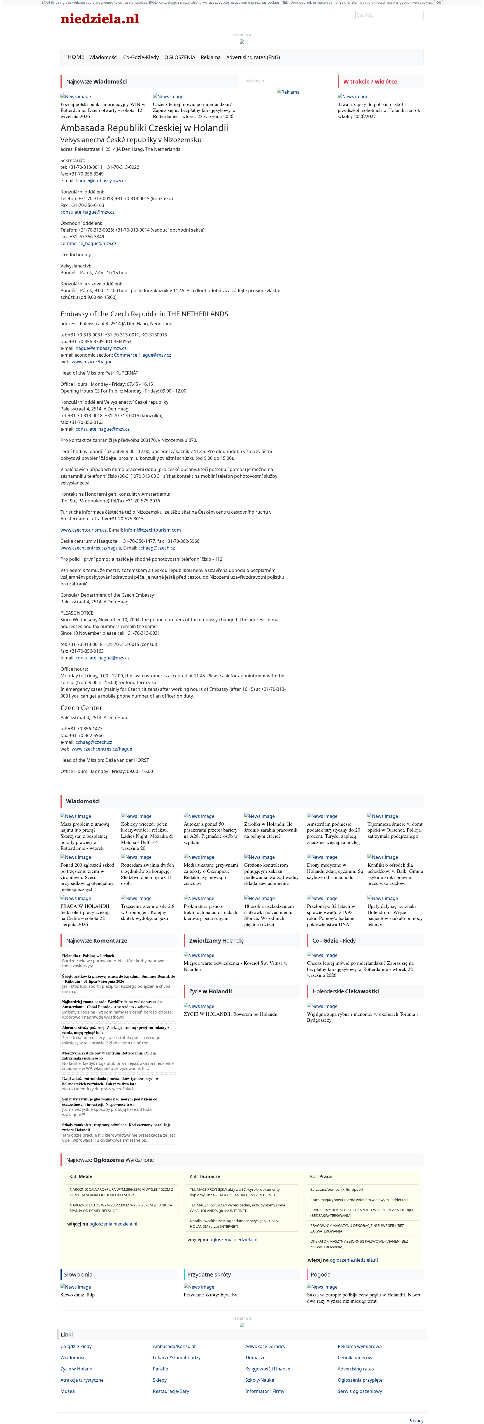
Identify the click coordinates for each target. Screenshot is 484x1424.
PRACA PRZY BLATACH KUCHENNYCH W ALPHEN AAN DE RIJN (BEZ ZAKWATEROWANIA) (361, 1212)
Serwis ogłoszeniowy (360, 1391)
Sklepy (160, 1380)
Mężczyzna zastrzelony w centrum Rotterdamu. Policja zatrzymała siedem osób (109, 1055)
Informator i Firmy (264, 1391)
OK (438, 2)
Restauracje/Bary (171, 1391)
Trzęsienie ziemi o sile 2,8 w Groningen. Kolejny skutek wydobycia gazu (147, 912)
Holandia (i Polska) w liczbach (88, 956)
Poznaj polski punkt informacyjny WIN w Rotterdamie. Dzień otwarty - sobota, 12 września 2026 (103, 110)
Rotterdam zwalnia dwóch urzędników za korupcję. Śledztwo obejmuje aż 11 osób (147, 873)
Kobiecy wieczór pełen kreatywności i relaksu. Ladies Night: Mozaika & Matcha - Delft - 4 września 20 (147, 835)
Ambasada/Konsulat (174, 1346)
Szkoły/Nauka (259, 1380)
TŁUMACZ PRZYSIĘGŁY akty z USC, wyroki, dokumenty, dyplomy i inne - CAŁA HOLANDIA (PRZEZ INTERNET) (235, 1192)
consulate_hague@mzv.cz (88, 212)
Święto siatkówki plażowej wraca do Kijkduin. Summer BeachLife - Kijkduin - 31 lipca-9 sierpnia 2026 (118, 978)
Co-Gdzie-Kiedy (141, 57)
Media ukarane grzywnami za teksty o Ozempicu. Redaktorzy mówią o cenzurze (211, 873)
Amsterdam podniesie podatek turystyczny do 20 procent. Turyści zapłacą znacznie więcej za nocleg (333, 832)
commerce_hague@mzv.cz (89, 243)
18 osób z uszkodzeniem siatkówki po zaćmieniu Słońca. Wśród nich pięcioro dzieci (269, 915)
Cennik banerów (355, 1357)
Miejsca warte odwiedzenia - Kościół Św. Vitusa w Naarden (236, 965)
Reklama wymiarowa (360, 1346)
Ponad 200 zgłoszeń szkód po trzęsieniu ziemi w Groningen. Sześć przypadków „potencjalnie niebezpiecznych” (87, 876)
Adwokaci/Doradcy (265, 1346)
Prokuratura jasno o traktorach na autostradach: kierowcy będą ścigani (211, 912)
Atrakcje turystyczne (82, 1380)
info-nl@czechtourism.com (152, 530)
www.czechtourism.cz (84, 530)
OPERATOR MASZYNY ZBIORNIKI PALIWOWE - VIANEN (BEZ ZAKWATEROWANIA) (359, 1244)
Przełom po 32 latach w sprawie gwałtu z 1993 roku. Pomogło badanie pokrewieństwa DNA (331, 915)
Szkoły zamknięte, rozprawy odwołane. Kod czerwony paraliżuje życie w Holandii (116, 1127)
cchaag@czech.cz (156, 548)
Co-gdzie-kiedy (76, 1346)
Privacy (416, 1421)
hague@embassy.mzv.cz (101, 180)
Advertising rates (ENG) (253, 57)
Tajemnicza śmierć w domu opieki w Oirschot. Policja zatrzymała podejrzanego (395, 829)
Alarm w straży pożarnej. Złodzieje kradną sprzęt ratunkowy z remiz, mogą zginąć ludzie (115, 1029)
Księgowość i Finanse (267, 1369)
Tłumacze (255, 1357)
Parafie (160, 1369)
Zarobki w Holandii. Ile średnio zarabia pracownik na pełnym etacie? (270, 829)
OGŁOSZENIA (179, 57)
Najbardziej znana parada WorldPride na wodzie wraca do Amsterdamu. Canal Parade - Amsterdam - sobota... (112, 1004)
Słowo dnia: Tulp (78, 1294)
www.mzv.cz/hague (92, 362)
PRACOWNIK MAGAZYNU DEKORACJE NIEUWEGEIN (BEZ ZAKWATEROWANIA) (357, 1228)
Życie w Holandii (78, 1369)
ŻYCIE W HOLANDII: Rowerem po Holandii (231, 1013)
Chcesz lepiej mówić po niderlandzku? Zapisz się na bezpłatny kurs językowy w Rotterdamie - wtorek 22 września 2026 (194, 110)
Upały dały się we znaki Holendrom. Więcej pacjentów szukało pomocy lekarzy (395, 915)
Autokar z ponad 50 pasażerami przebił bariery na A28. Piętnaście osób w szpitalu (211, 832)
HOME (76, 57)
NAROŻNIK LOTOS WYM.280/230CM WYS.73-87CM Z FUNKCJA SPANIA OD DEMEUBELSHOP (121, 1208)
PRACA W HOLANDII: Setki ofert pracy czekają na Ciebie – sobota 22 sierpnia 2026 (86, 915)
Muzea (68, 1391)
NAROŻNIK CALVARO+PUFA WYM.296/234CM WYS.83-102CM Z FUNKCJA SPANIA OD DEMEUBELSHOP (121, 1192)
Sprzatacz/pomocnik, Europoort (337, 1189)
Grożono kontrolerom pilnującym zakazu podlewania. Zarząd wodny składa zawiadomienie (271, 873)
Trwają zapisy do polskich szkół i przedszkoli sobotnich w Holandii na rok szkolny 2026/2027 (379, 110)
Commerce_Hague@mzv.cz (142, 355)
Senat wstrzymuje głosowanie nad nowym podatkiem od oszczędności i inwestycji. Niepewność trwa (109, 1101)
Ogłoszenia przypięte (360, 1380)
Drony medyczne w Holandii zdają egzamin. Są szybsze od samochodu (335, 870)
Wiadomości (103, 57)
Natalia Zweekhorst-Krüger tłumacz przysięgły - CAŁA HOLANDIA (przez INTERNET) (234, 1223)
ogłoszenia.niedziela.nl (113, 1224)
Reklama (211, 57)
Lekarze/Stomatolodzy (177, 1357)
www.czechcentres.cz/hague (91, 548)
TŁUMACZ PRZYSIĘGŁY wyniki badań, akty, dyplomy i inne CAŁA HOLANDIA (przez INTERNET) (237, 1208)
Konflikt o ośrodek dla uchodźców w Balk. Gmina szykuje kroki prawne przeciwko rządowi (395, 873)
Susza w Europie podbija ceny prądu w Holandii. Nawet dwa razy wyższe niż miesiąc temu (363, 1297)
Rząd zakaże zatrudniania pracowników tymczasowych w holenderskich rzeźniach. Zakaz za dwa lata (110, 1080)
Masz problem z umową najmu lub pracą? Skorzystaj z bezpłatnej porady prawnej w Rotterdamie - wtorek (85, 835)
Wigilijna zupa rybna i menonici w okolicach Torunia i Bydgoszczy (362, 1016)
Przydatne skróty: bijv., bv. (211, 1294)
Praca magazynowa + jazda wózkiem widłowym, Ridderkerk (359, 1199)
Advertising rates (356, 1369)
